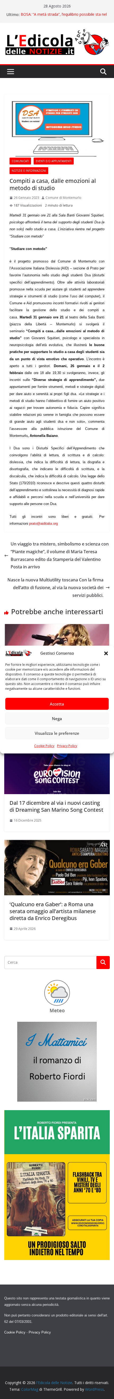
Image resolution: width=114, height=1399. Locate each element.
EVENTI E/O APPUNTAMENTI (54, 161)
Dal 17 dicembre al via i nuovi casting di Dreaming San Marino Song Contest (56, 806)
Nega (57, 718)
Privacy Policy (67, 746)
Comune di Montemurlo (63, 197)
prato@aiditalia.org (43, 524)
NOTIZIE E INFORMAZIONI (29, 171)
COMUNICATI (20, 161)
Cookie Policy (44, 746)
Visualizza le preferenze (57, 733)
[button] (106, 653)
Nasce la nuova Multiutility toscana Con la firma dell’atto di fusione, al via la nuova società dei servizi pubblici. (55, 587)
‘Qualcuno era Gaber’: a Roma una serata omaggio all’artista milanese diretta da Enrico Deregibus (53, 911)
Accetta (57, 704)
